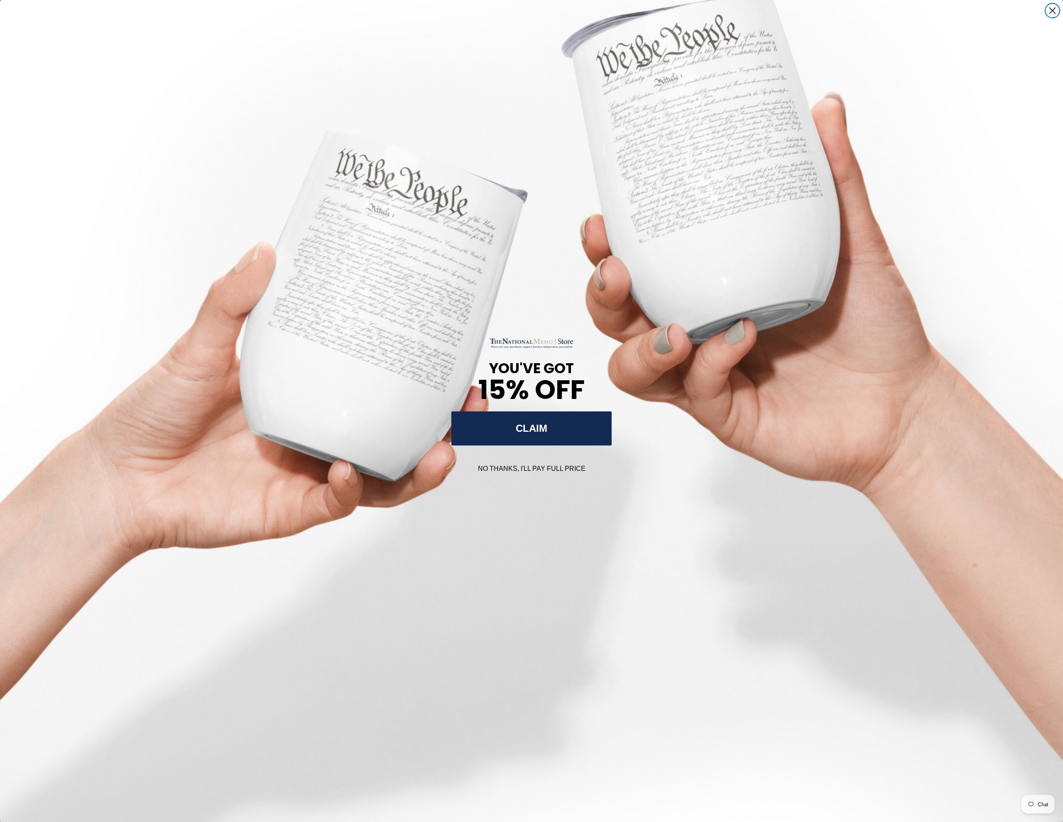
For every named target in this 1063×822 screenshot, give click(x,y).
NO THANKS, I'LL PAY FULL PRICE (531, 468)
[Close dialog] (1052, 10)
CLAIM (531, 428)
